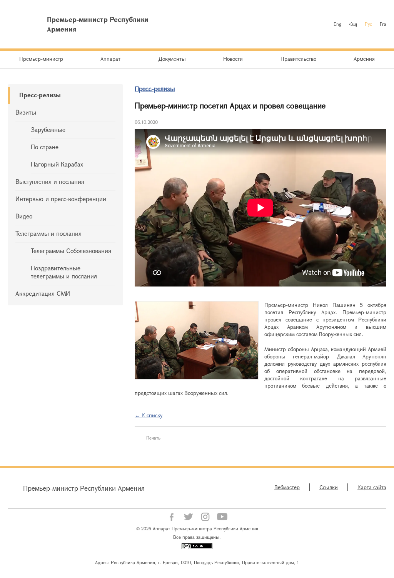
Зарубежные (48, 129)
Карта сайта (371, 487)
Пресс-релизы (40, 95)
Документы (172, 58)
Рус (368, 24)
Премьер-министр (41, 58)
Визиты (25, 112)
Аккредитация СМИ (42, 293)
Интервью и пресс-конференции (60, 199)
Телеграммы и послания (48, 233)
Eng (337, 24)
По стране (44, 147)
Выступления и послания (49, 181)
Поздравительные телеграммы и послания (64, 272)
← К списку (148, 415)
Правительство (298, 58)
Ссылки (328, 487)
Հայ (353, 24)
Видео (23, 216)
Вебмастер (287, 487)
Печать (153, 438)
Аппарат (110, 58)
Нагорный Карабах (57, 164)
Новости (233, 58)
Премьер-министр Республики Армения (84, 488)
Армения (364, 58)
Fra (383, 24)
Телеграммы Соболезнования (71, 251)
